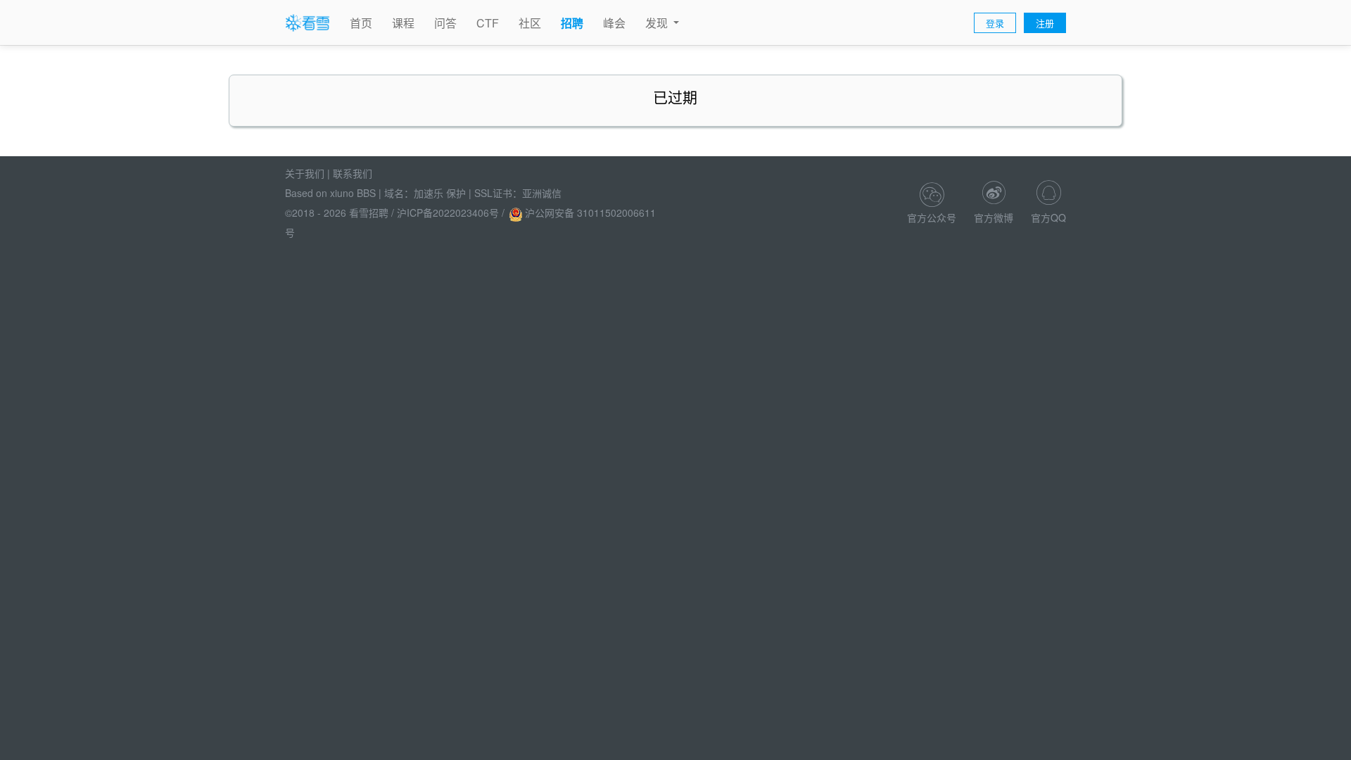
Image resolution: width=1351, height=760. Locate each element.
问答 (445, 23)
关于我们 (304, 173)
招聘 (572, 23)
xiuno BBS (353, 193)
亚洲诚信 (542, 193)
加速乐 (428, 193)
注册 (1045, 23)
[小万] (1048, 198)
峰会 (614, 23)
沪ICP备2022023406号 (448, 212)
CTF (487, 23)
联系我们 (352, 173)
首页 (361, 23)
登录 (995, 23)
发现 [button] (658, 23)
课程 (403, 23)
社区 (530, 23)
